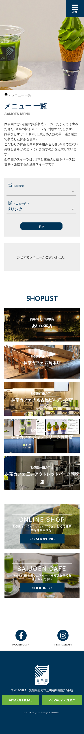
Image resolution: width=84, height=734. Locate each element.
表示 (41, 226)
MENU (75, 12)
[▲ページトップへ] (72, 723)
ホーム (6, 94)
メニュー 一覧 (21, 95)
